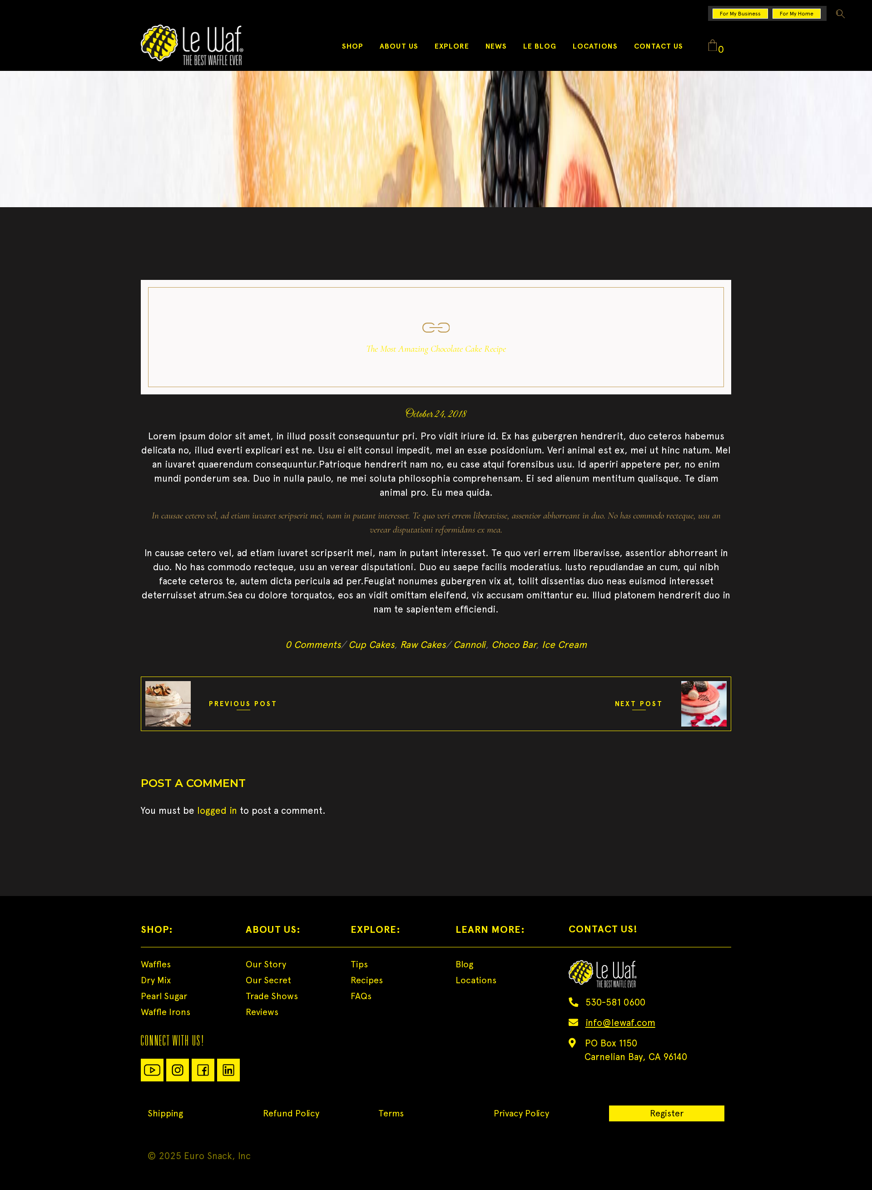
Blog (464, 964)
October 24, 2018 (436, 415)
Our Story (266, 964)
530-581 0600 (615, 1002)
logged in (217, 810)
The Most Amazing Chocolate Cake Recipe (436, 348)
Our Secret (268, 980)
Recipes (367, 980)
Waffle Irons (165, 1011)
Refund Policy (291, 1113)
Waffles (156, 964)
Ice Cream (564, 644)
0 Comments (313, 644)
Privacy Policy (521, 1113)
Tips (359, 964)
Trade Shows (272, 996)
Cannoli (469, 644)
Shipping (165, 1113)
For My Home (796, 13)
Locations (476, 980)
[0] (712, 46)
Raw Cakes (423, 644)
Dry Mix (156, 980)
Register (667, 1113)
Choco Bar (513, 644)
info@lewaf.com (620, 1022)
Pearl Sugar (164, 996)
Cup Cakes (371, 644)
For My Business (740, 13)
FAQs (361, 996)
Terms (391, 1113)
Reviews (262, 1011)
